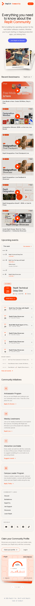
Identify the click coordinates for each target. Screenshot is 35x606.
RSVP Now (9, 298)
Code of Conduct (17, 601)
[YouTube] (6, 526)
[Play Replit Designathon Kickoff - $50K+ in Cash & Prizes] (17, 192)
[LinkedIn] (11, 526)
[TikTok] (28, 526)
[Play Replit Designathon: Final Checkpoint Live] (17, 142)
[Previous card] (12, 587)
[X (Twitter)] (17, 526)
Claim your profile (9, 549)
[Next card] (22, 587)
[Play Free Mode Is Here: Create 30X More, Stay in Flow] (17, 90)
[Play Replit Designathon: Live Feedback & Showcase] (17, 166)
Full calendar (26, 246)
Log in (25, 549)
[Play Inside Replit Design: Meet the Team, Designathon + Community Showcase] (17, 218)
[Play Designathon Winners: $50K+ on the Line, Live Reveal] (17, 116)
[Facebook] (23, 526)
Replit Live (27, 77)
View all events (6, 371)
